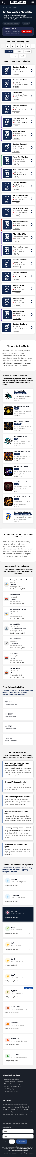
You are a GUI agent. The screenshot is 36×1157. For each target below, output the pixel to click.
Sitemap (14, 1153)
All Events (9, 51)
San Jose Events (6, 7)
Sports (22, 56)
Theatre (27, 51)
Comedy (14, 56)
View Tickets (31, 67)
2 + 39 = (4, 1141)
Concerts (18, 51)
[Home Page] (18, 2)
